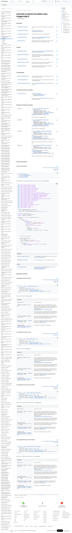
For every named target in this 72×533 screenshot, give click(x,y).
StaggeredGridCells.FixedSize (23, 62)
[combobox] (46, 1)
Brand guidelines (23, 530)
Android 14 (45, 517)
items (47, 108)
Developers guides (56, 515)
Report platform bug (65, 512)
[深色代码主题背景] (57, 173)
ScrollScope (41, 95)
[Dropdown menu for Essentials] (15, 1)
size (45, 63)
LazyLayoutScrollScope (21, 93)
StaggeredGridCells (21, 40)
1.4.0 (57, 282)
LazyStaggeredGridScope (22, 37)
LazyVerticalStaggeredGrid (43, 37)
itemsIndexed (48, 131)
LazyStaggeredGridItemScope (22, 30)
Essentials (12, 1)
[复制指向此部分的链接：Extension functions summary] (34, 105)
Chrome (31, 526)
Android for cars (36, 517)
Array (37, 109)
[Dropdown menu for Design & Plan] (23, 1)
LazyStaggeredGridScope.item (37, 31)
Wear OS (35, 514)
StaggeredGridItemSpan (21, 65)
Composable (46, 113)
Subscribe (60, 530)
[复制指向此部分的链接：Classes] (22, 47)
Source (15, 517)
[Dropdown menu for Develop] (30, 1)
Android (15, 512)
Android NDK (55, 520)
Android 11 (44, 522)
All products (50, 526)
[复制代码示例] (57, 183)
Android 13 (45, 519)
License (19, 530)
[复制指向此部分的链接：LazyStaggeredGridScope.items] (32, 278)
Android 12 (45, 520)
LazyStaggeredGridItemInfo (22, 26)
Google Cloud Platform (42, 526)
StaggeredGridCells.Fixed (22, 59)
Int (43, 133)
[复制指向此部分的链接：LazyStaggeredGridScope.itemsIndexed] (36, 385)
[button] (6, 11)
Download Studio (55, 518)
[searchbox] (6, 8)
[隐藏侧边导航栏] (12, 531)
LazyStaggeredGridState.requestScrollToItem (43, 309)
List (37, 120)
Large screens (36, 512)
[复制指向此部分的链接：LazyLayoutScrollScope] (28, 166)
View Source (55, 281)
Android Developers (19, 10)
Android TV (35, 519)
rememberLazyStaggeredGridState (23, 83)
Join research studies (65, 517)
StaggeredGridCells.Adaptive (23, 54)
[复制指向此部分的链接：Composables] (25, 72)
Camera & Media (26, 517)
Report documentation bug (66, 514)
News (15, 519)
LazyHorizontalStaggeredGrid (37, 38)
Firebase (35, 526)
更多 (33, 1)
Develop (27, 1)
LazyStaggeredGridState (21, 51)
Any (34, 108)
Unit (21, 108)
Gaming (25, 512)
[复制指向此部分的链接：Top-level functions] (28, 161)
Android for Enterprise (17, 514)
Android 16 (45, 514)
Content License (41, 494)
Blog (15, 520)
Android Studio (65, 1)
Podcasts (15, 522)
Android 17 (45, 512)
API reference (4, 4)
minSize (45, 55)
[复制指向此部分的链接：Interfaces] (23, 23)
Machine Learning (27, 514)
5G (24, 520)
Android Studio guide (56, 513)
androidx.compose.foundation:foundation (51, 167)
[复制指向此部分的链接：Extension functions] (28, 274)
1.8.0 (57, 170)
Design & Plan (20, 1)
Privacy (25, 519)
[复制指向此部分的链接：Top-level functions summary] (34, 90)
